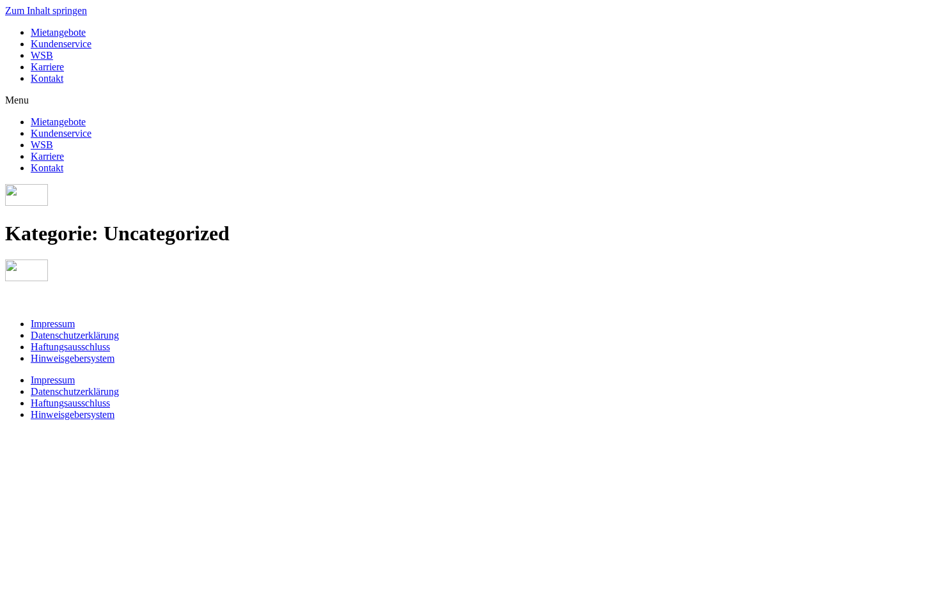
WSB (42, 55)
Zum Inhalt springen (46, 10)
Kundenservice (61, 43)
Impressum (53, 323)
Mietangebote (58, 32)
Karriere (47, 66)
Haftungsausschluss (70, 346)
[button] (470, 100)
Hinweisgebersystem (72, 358)
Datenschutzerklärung (75, 335)
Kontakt (47, 78)
